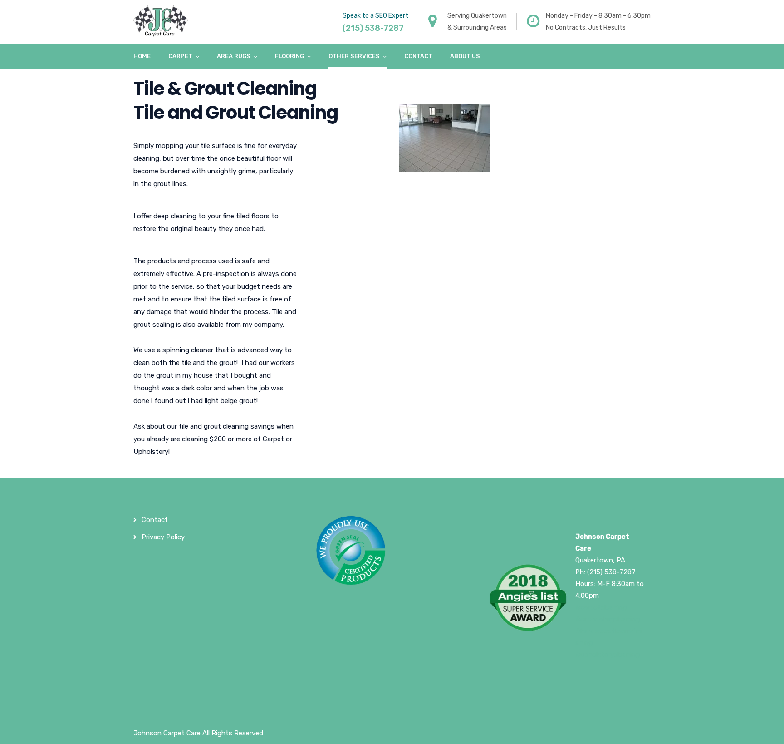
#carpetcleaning (601, 607)
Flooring (289, 56)
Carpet (180, 56)
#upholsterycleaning (607, 654)
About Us (465, 56)
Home (142, 56)
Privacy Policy (163, 537)
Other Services (354, 56)
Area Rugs (233, 56)
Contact (418, 56)
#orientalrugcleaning (607, 619)
